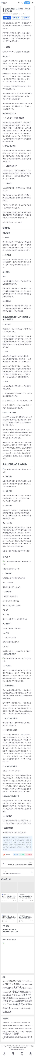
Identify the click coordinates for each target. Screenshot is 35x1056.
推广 (31, 992)
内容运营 (15, 984)
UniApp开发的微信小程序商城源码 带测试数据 (17, 1029)
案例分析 (5, 998)
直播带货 (14, 1001)
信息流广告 (7, 984)
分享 (16, 854)
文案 (15, 995)
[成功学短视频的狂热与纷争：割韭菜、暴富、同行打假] (26, 908)
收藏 (23, 854)
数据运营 (10, 995)
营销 (7, 1008)
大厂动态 (18, 987)
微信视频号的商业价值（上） (25, 897)
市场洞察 (30, 988)
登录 (28, 3)
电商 (10, 1001)
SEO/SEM (12, 981)
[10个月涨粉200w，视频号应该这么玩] (9, 887)
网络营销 (18, 1004)
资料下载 (20, 1008)
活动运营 (16, 998)
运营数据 (27, 1008)
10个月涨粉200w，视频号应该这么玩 (9, 897)
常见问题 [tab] (16, 18)
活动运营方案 (22, 998)
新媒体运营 (26, 994)
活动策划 (11, 998)
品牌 (23, 984)
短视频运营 (15, 14)
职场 (24, 1004)
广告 (8, 992)
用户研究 (27, 998)
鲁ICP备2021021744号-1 (17, 1049)
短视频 (28, 1001)
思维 (25, 992)
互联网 (19, 981)
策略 (11, 1004)
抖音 (28, 992)
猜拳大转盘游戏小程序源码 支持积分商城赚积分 (17, 1026)
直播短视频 (21, 1000)
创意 (20, 984)
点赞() (30, 854)
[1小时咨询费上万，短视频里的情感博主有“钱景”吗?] (9, 908)
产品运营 (25, 981)
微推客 (8, 855)
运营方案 (7, 1011)
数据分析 (5, 995)
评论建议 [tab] (26, 18)
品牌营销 (27, 984)
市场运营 (5, 992)
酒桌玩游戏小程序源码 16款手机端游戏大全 (16, 1022)
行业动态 (14, 1008)
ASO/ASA (6, 981)
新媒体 (19, 995)
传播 (30, 981)
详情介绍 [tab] (7, 18)
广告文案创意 (17, 991)
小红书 (26, 988)
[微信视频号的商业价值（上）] (26, 887)
